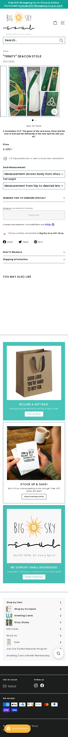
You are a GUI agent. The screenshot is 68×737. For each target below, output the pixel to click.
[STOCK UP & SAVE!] (34, 453)
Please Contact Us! (34, 577)
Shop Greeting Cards (34, 497)
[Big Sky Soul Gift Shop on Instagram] (36, 685)
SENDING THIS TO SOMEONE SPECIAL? (24, 197)
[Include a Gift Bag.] (34, 373)
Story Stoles (8, 61)
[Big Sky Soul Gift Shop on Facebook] (42, 685)
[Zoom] (54, 111)
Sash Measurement (14, 167)
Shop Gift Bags (34, 414)
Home (5, 51)
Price (6, 144)
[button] (59, 654)
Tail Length (9, 179)
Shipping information (15, 259)
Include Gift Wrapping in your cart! (41, 5)
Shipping (7, 208)
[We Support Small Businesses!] (34, 536)
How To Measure (12, 252)
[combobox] (34, 40)
